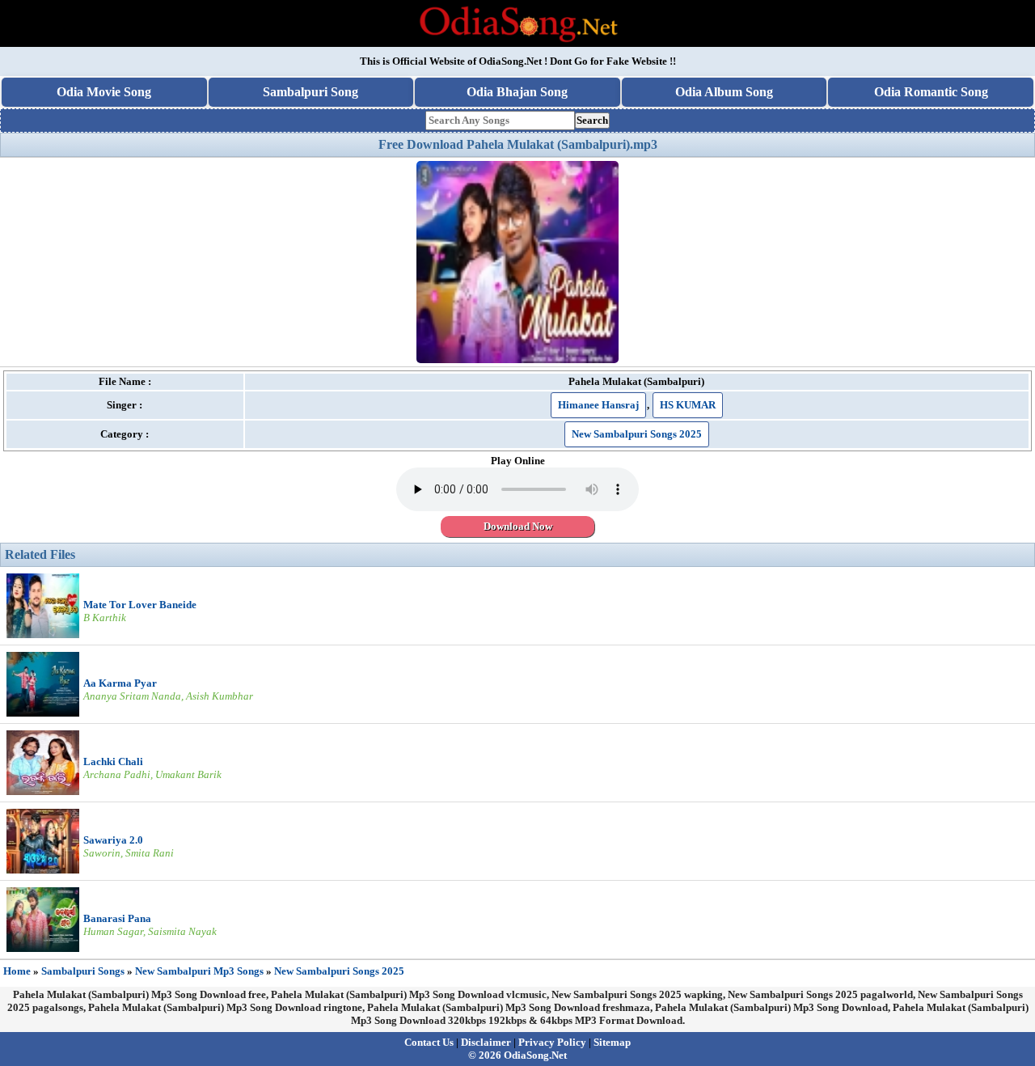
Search (592, 120)
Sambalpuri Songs (83, 971)
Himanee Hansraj (598, 405)
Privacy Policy (552, 1042)
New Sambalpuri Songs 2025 (637, 434)
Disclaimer (486, 1042)
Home (17, 971)
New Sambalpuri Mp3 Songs (199, 971)
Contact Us (429, 1042)
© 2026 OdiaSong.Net (517, 1055)
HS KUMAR (688, 405)
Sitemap (612, 1042)
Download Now (518, 526)
